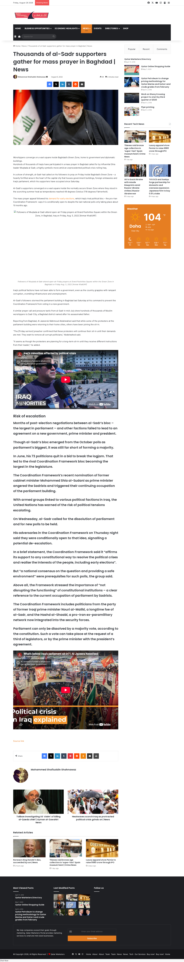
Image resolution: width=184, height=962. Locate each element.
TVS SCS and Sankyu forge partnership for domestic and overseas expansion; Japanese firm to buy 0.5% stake (159, 186)
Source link (18, 741)
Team (107, 954)
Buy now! (151, 954)
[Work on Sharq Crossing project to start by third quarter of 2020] (131, 98)
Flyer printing (147, 107)
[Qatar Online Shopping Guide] (131, 70)
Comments (162, 49)
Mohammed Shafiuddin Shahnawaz (32, 77)
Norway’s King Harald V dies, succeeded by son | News (27, 861)
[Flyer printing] (131, 111)
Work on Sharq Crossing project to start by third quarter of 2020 (153, 97)
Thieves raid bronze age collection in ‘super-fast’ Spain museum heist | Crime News (65, 862)
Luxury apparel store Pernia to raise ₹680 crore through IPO (101, 861)
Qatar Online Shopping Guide (155, 66)
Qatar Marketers (58, 954)
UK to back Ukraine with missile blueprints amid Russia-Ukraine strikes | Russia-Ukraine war (133, 186)
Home (18, 28)
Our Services (140, 954)
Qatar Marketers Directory (137, 59)
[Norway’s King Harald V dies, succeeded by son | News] (29, 848)
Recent (146, 49)
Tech (131, 954)
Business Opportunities (37, 28)
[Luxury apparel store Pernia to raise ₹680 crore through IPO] (102, 848)
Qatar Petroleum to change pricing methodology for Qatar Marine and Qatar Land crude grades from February (156, 82)
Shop (125, 28)
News (86, 28)
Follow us (99, 888)
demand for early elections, (62, 198)
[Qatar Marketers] (31, 15)
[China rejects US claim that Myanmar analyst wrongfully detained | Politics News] (84, 912)
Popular (132, 49)
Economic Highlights (66, 28)
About (95, 954)
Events (97, 28)
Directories (111, 28)
